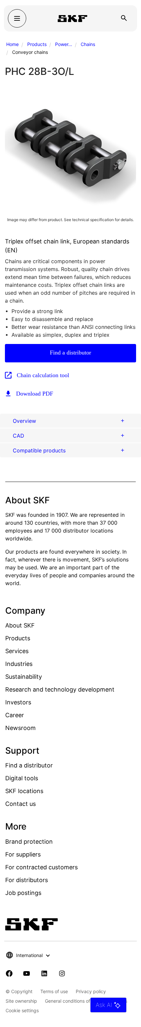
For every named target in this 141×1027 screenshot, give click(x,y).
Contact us (20, 803)
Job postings (23, 892)
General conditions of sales (73, 1001)
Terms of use (54, 991)
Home (12, 44)
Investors (18, 702)
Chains (88, 44)
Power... (63, 44)
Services (17, 651)
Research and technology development (59, 689)
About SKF (20, 625)
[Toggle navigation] (17, 18)
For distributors (26, 880)
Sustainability (23, 676)
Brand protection (29, 841)
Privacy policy (91, 991)
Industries (18, 663)
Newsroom (20, 727)
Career (14, 715)
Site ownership (21, 1001)
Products (37, 44)
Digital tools (21, 778)
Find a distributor (70, 352)
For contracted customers (41, 867)
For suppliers (23, 854)
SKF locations (24, 790)
